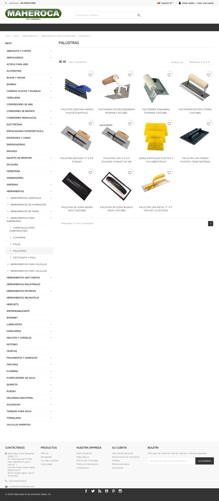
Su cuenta (119, 447)
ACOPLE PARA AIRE (17, 64)
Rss (100, 491)
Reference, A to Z (200, 62)
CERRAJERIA (13, 97)
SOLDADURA (13, 404)
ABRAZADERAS (15, 57)
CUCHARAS (19, 237)
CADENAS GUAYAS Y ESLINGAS (24, 90)
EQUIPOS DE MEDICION (19, 157)
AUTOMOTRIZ (14, 70)
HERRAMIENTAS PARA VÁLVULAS (28, 264)
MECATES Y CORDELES (19, 337)
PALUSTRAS (19, 250)
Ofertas (44, 453)
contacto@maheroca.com (21, 486)
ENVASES (12, 151)
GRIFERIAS (12, 184)
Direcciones (117, 467)
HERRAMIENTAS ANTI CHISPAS (23, 277)
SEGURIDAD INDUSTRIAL (20, 397)
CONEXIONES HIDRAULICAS (21, 117)
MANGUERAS (14, 330)
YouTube (106, 491)
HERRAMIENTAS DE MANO (24, 211)
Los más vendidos (49, 460)
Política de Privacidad (87, 460)
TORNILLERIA (14, 417)
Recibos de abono (120, 464)
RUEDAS (11, 391)
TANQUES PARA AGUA (19, 411)
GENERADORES (15, 177)
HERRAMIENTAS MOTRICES (21, 290)
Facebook (86, 491)
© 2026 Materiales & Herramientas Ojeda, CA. (28, 494)
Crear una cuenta (205, 3)
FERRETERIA (13, 171)
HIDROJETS (13, 304)
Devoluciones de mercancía (125, 456)
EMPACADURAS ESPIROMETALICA (25, 131)
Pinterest (113, 491)
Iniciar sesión (188, 3)
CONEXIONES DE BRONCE (21, 110)
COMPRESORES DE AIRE (20, 104)
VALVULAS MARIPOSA (19, 424)
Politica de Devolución (87, 464)
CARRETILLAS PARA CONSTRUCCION (22, 229)
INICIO (8, 43)
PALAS (16, 244)
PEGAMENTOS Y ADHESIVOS (22, 357)
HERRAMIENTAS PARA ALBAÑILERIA (21, 219)
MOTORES (12, 344)
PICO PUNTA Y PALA (24, 257)
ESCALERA (12, 164)
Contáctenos (82, 467)
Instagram (120, 491)
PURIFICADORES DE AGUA (21, 377)
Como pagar (47, 464)
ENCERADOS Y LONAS (19, 137)
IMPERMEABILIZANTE (18, 310)
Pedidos (116, 460)
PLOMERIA (12, 371)
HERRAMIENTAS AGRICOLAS (25, 197)
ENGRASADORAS (16, 144)
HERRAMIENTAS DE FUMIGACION (28, 204)
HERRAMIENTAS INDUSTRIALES (23, 284)
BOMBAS (11, 84)
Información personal (122, 453)
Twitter (93, 491)
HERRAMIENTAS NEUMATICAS (23, 297)
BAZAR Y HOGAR (16, 77)
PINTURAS (12, 364)
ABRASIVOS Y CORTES (19, 50)
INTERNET (12, 317)
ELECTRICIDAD (14, 124)
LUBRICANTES (14, 324)
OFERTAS (12, 351)
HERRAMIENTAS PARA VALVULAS (28, 270)
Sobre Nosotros (84, 453)
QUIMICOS (12, 384)
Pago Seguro (82, 456)
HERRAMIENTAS (15, 191)
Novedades (46, 456)
